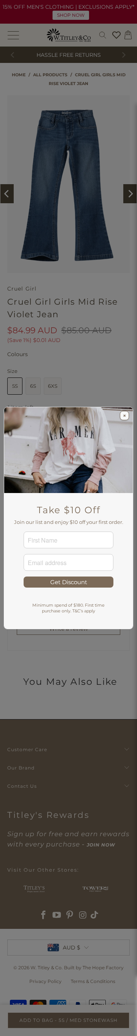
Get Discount (68, 582)
